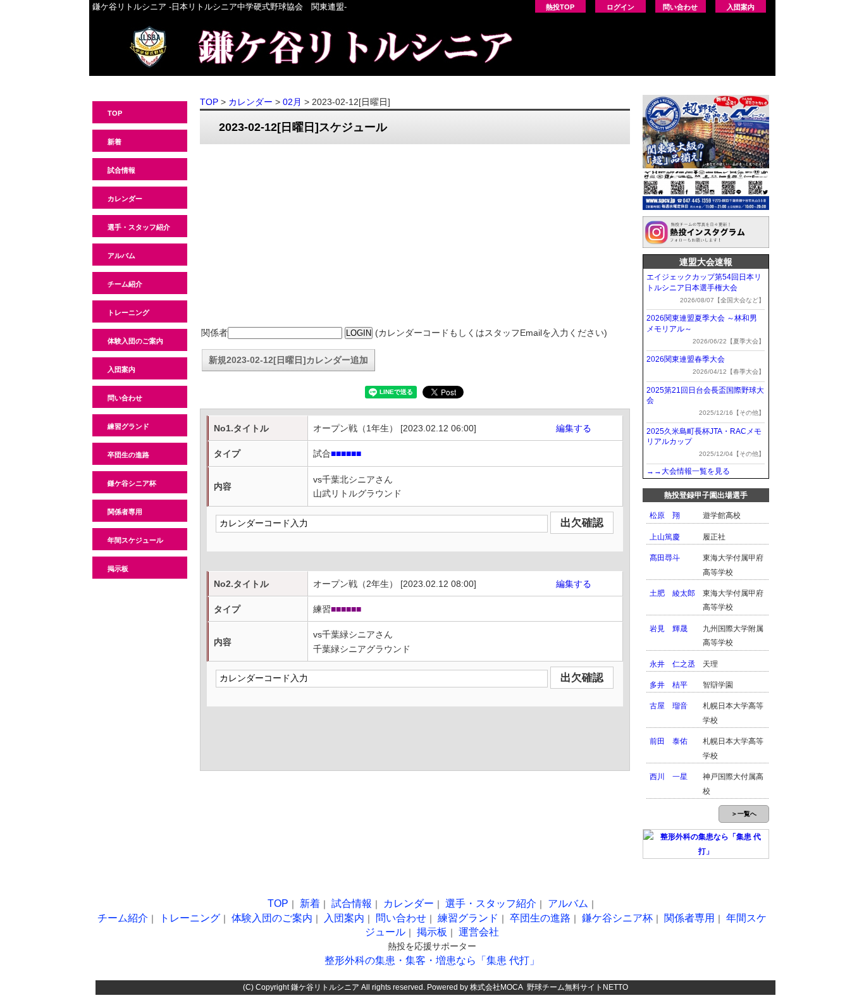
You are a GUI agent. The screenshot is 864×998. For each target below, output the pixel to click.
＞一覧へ (743, 813)
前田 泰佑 (669, 741)
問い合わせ (680, 7)
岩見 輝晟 (669, 628)
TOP (115, 113)
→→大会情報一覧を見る (688, 471)
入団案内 (741, 7)
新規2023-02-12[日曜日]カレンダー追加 (288, 360)
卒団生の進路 (128, 455)
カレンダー (125, 198)
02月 (292, 102)
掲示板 (118, 568)
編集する (573, 428)
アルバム (121, 255)
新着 (114, 141)
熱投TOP (560, 7)
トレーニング (128, 312)
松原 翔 (665, 515)
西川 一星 (669, 776)
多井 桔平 (669, 685)
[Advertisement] (415, 235)
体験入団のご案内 (135, 341)
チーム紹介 (125, 284)
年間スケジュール (135, 540)
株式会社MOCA (496, 987)
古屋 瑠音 (669, 705)
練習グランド (128, 426)
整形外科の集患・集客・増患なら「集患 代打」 (432, 960)
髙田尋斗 (665, 557)
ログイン (620, 7)
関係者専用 (125, 511)
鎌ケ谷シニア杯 (132, 483)
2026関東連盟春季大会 (685, 359)
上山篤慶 (665, 537)
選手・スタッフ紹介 (139, 227)
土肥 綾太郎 (672, 593)
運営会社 (479, 932)
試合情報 (121, 170)
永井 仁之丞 (672, 664)
